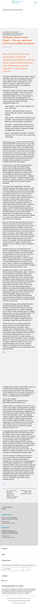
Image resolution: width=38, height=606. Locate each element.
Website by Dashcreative (19, 603)
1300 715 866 (6, 521)
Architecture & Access (9, 142)
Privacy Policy (27, 598)
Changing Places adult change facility (15, 430)
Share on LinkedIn (9, 484)
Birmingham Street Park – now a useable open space (26, 492)
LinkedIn (5, 580)
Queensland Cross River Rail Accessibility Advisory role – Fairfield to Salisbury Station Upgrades (12, 494)
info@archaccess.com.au (9, 523)
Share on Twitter (12, 484)
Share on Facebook (7, 484)
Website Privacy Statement (14, 598)
